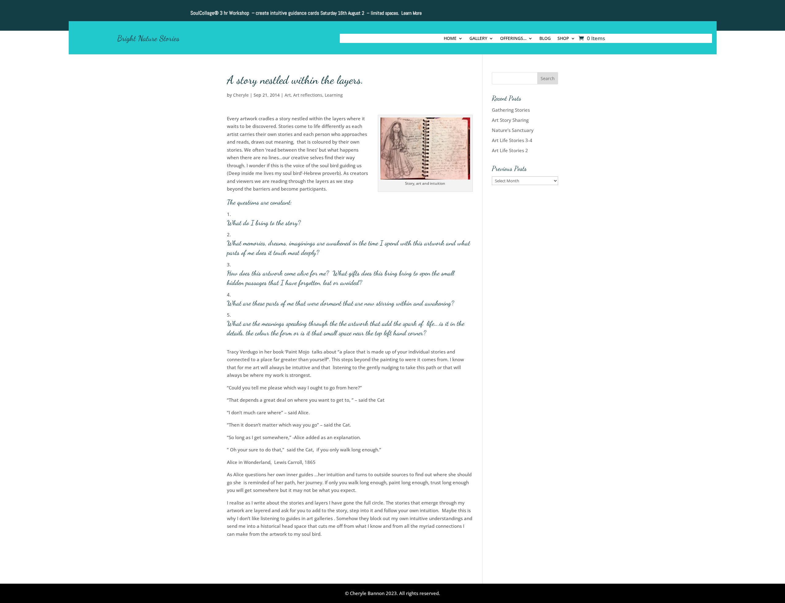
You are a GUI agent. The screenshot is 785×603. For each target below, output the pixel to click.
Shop (563, 38)
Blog (545, 38)
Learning (334, 95)
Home (450, 38)
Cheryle (241, 95)
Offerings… (513, 38)
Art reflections (307, 95)
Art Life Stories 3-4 (512, 140)
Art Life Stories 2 (510, 150)
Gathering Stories (511, 110)
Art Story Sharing (510, 120)
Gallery (478, 38)
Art (288, 95)
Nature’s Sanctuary (513, 130)
